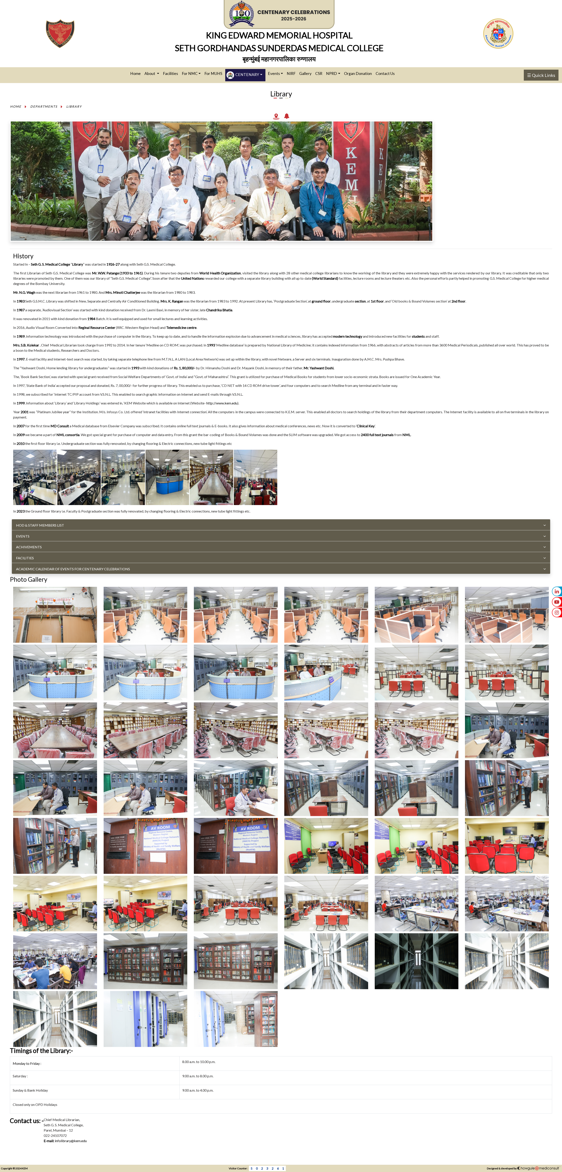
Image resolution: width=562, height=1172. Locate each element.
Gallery (305, 73)
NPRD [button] (331, 73)
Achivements (29, 547)
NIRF (291, 73)
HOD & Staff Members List (40, 525)
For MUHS (213, 73)
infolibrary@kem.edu (71, 1141)
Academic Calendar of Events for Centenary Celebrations (73, 569)
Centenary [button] (247, 74)
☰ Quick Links (541, 75)
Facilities (170, 73)
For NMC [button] (190, 73)
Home (137, 73)
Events (22, 536)
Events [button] (274, 73)
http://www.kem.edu (221, 403)
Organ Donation (358, 73)
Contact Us (385, 73)
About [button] (150, 73)
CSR (318, 73)
